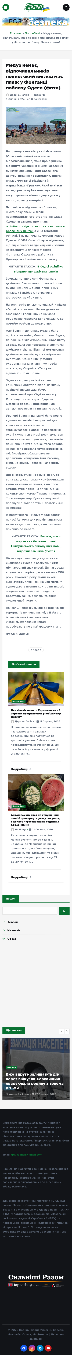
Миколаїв (13, 930)
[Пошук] (64, 911)
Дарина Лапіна (19, 95)
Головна (15, 33)
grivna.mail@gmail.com (26, 1155)
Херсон (12, 922)
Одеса (37, 650)
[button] (61, 1031)
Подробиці (32, 33)
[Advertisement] (36, 984)
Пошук (10, 898)
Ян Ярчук (21, 830)
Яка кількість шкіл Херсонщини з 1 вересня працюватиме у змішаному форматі (36, 713)
